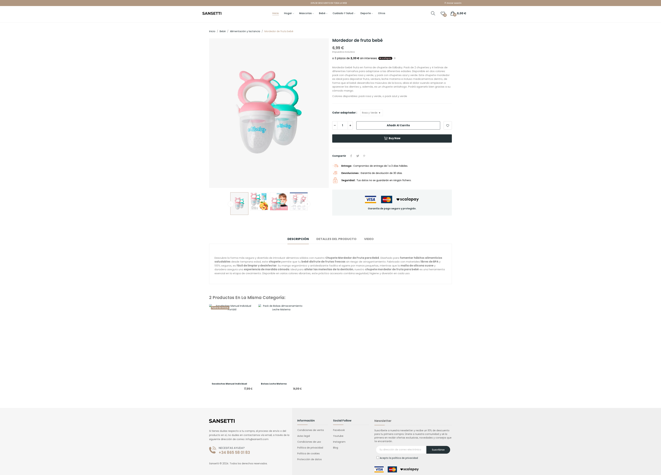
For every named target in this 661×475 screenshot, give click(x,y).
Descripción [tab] (298, 239)
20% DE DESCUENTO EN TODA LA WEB (329, 3)
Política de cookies (308, 453)
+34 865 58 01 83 (234, 452)
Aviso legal (303, 436)
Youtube (338, 436)
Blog (335, 447)
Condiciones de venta (310, 430)
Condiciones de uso (309, 442)
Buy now (394, 138)
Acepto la (399, 458)
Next (321, 113)
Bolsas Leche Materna (274, 383)
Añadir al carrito (398, 125)
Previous (217, 113)
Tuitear (357, 155)
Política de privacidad (310, 447)
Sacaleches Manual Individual (229, 383)
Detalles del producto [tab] (336, 239)
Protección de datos (309, 459)
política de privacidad (405, 458)
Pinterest (364, 155)
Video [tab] (369, 239)
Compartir (351, 155)
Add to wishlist (448, 125)
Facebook (339, 430)
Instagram (339, 442)
